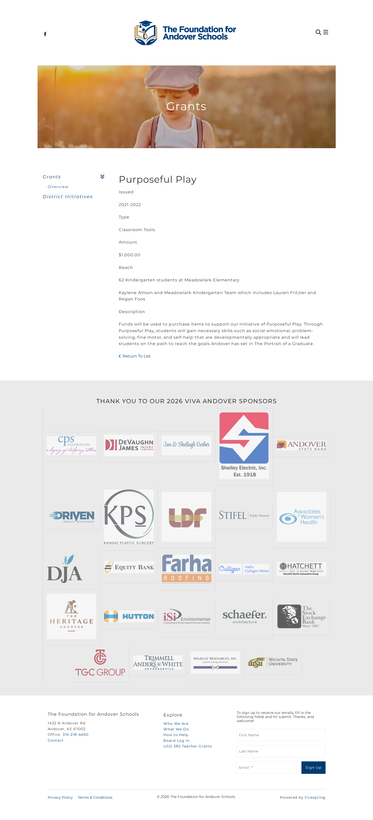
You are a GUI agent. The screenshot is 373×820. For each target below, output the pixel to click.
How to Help (175, 734)
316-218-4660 (76, 734)
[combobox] (294, 33)
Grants (52, 177)
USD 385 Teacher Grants (187, 746)
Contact (56, 740)
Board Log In (176, 740)
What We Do (176, 729)
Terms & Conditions (95, 797)
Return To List (137, 356)
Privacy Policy (60, 797)
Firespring (315, 797)
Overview (58, 186)
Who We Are (176, 723)
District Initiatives (68, 196)
